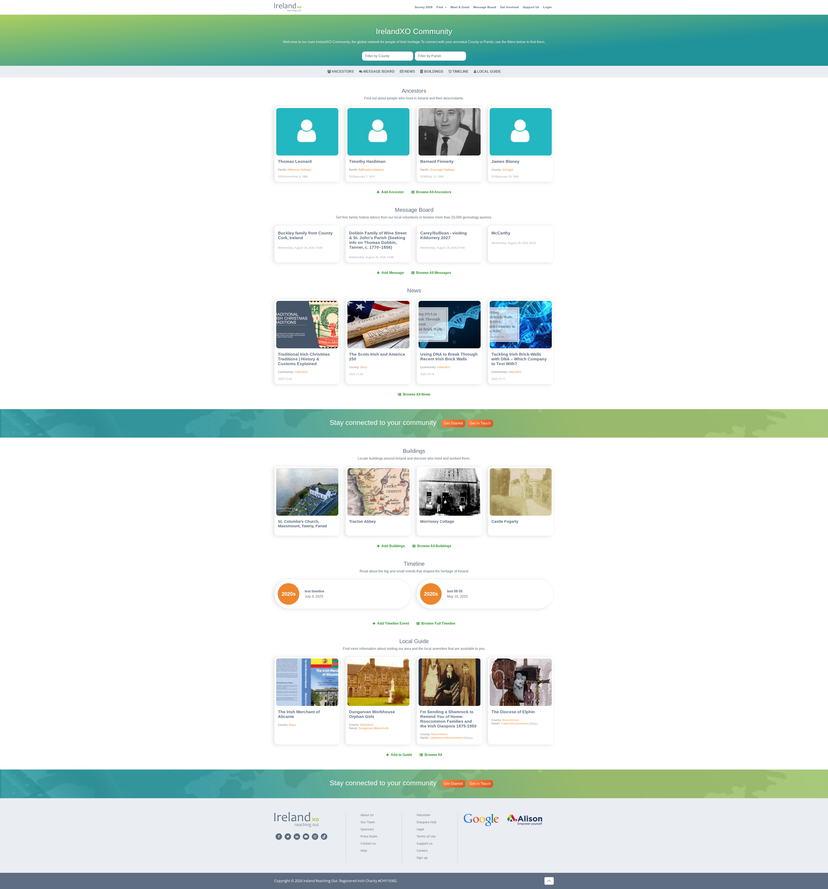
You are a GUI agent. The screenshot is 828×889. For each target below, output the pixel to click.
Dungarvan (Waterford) (373, 728)
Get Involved (509, 7)
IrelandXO (301, 372)
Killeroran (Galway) (299, 169)
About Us (367, 815)
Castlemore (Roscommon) (447, 738)
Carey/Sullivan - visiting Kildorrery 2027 (443, 235)
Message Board (484, 7)
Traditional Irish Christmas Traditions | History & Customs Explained (304, 359)
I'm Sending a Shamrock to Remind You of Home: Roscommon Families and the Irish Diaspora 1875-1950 (448, 719)
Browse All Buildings (434, 546)
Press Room (369, 836)
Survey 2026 (424, 7)
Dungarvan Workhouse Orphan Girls (372, 714)
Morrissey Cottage (437, 521)
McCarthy (500, 233)
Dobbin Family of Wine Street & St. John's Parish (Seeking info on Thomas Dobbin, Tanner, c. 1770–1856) (377, 240)
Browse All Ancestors (433, 192)
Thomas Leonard (295, 161)
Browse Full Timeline (438, 623)
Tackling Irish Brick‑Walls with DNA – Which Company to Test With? (519, 359)
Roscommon (439, 734)
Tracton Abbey (362, 521)
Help (364, 850)
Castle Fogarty (504, 521)
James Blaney (505, 161)
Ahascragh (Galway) (442, 169)
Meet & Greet (459, 7)
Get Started (453, 423)
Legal (420, 829)
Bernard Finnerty (437, 161)
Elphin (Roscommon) (482, 723)
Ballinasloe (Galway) (371, 169)
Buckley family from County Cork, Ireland (305, 235)
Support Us (531, 7)
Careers (422, 850)
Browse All (433, 755)
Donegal (507, 169)
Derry (363, 367)
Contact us (368, 843)
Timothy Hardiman (367, 161)
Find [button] (439, 7)
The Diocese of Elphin (513, 712)
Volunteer (424, 815)
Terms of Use (426, 836)
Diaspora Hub (426, 822)
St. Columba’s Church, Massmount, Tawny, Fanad (302, 523)
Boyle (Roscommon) (482, 709)
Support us (425, 843)
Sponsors (367, 829)
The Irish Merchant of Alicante (299, 714)
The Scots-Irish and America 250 (377, 356)
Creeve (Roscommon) (482, 716)
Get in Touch (480, 423)
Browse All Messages (433, 273)
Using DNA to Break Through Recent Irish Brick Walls (449, 356)
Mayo (292, 725)
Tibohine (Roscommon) (482, 730)
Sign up (422, 858)
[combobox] (387, 56)
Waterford (366, 725)
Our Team (368, 822)
